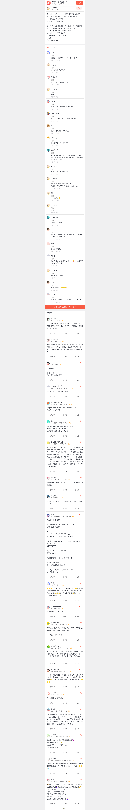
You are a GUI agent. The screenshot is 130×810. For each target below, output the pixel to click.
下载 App (79, 3)
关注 (79, 8)
